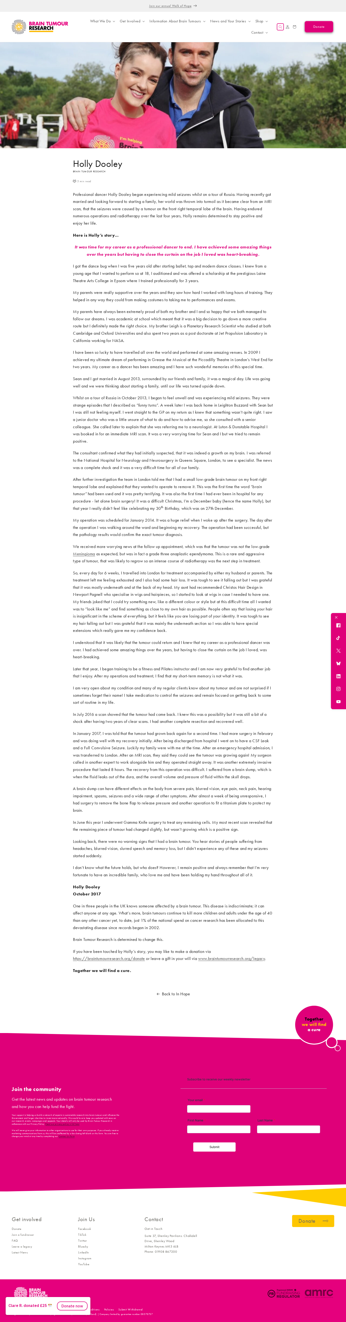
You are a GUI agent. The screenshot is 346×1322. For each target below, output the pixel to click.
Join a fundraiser (23, 1234)
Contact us (61, 1309)
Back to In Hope (176, 994)
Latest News (20, 1252)
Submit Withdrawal (130, 1309)
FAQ (15, 1240)
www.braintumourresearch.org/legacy (231, 958)
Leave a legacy (22, 1246)
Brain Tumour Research (37, 1309)
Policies (109, 1309)
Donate (16, 1229)
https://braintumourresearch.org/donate (109, 958)
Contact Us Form (67, 1136)
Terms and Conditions (86, 1309)
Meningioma (84, 553)
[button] (102, 21)
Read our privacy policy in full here (62, 1124)
